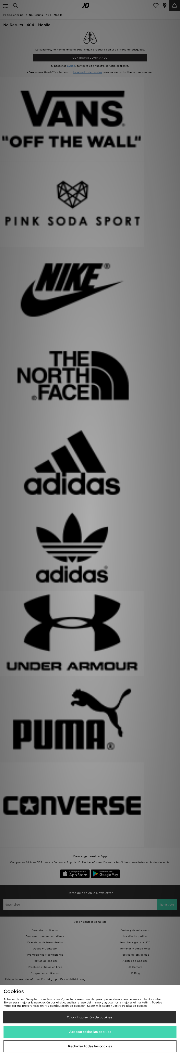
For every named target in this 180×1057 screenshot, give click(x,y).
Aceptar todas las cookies (90, 1032)
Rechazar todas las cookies (90, 1046)
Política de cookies (134, 1005)
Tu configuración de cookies (89, 1017)
